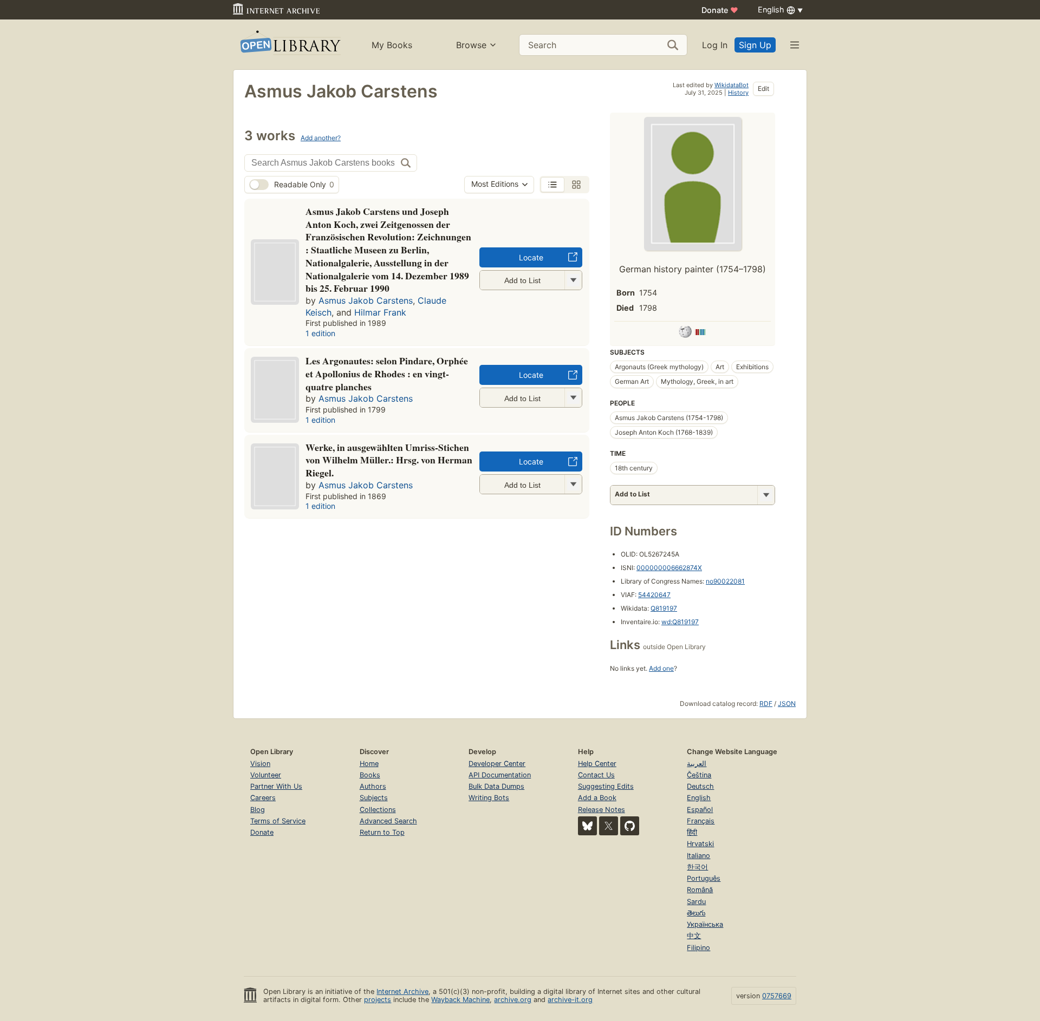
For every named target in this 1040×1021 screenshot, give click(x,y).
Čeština (699, 775)
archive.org (512, 1000)
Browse (471, 45)
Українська (705, 924)
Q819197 (664, 608)
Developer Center (497, 764)
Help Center (597, 764)
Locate (531, 257)
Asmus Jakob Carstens (365, 300)
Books (370, 775)
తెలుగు (696, 913)
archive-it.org (570, 1000)
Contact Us (596, 775)
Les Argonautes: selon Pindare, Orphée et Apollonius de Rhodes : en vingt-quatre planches (387, 374)
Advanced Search (388, 821)
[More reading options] (766, 495)
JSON (787, 703)
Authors (373, 786)
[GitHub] (629, 825)
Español (700, 810)
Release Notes (601, 810)
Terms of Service (278, 821)
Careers (263, 798)
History (738, 92)
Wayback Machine (460, 1000)
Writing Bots (489, 798)
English (699, 798)
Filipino (698, 948)
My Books (392, 45)
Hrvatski (700, 844)
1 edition (320, 333)
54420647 (654, 595)
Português (703, 878)
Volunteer (265, 775)
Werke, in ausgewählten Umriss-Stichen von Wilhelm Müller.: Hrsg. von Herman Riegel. (389, 460)
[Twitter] (608, 825)
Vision (260, 764)
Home (369, 764)
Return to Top (382, 832)
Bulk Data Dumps (496, 786)
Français (700, 821)
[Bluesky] (587, 825)
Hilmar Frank (380, 312)
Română (700, 890)
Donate (719, 10)
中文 (694, 936)
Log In (714, 45)
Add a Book (597, 798)
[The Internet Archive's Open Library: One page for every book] (289, 44)
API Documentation (500, 775)
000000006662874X (669, 568)
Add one (661, 668)
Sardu (696, 902)
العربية (696, 764)
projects (377, 1000)
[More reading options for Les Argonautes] (573, 398)
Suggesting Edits (606, 786)
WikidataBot (731, 85)
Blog (257, 810)
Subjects (374, 798)
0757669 (776, 996)
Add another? (321, 138)
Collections (378, 810)
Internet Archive (402, 991)
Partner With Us (276, 786)
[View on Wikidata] (700, 333)
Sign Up (755, 45)
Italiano (698, 856)
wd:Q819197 (680, 622)
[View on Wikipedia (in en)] (685, 333)
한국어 (697, 867)
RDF (765, 703)
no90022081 (725, 581)
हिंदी (692, 832)
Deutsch (700, 786)
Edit (763, 88)
